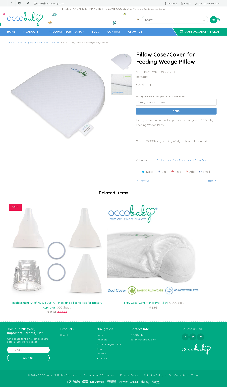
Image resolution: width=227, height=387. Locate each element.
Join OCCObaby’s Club (202, 31)
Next (211, 180)
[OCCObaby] (25, 19)
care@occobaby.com (50, 3)
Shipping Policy (154, 375)
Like (164, 171)
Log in (187, 3)
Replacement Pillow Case (193, 160)
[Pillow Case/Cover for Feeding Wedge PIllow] (58, 98)
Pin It (178, 171)
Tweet (149, 171)
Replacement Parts (167, 160)
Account (172, 3)
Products (31, 31)
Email (206, 171)
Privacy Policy (129, 375)
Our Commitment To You (184, 375)
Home (11, 31)
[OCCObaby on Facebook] (11, 3)
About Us (135, 31)
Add (192, 171)
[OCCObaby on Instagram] (19, 3)
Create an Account (209, 3)
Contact (114, 31)
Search (64, 334)
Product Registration (66, 31)
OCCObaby (45, 375)
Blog (96, 31)
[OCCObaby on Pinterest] (27, 3)
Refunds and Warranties (99, 375)
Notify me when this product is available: (160, 96)
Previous (144, 180)
